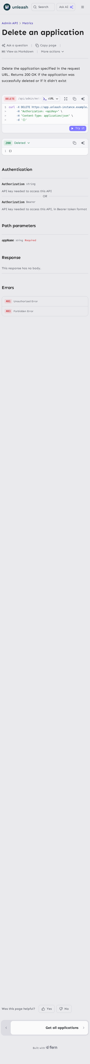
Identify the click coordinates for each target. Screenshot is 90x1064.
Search (43, 7)
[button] (45, 301)
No (66, 1009)
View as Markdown (20, 51)
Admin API (10, 23)
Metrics (27, 23)
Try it (80, 128)
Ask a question (17, 45)
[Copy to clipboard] (74, 99)
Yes (49, 1009)
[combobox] (18, 143)
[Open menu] (83, 7)
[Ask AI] (82, 99)
